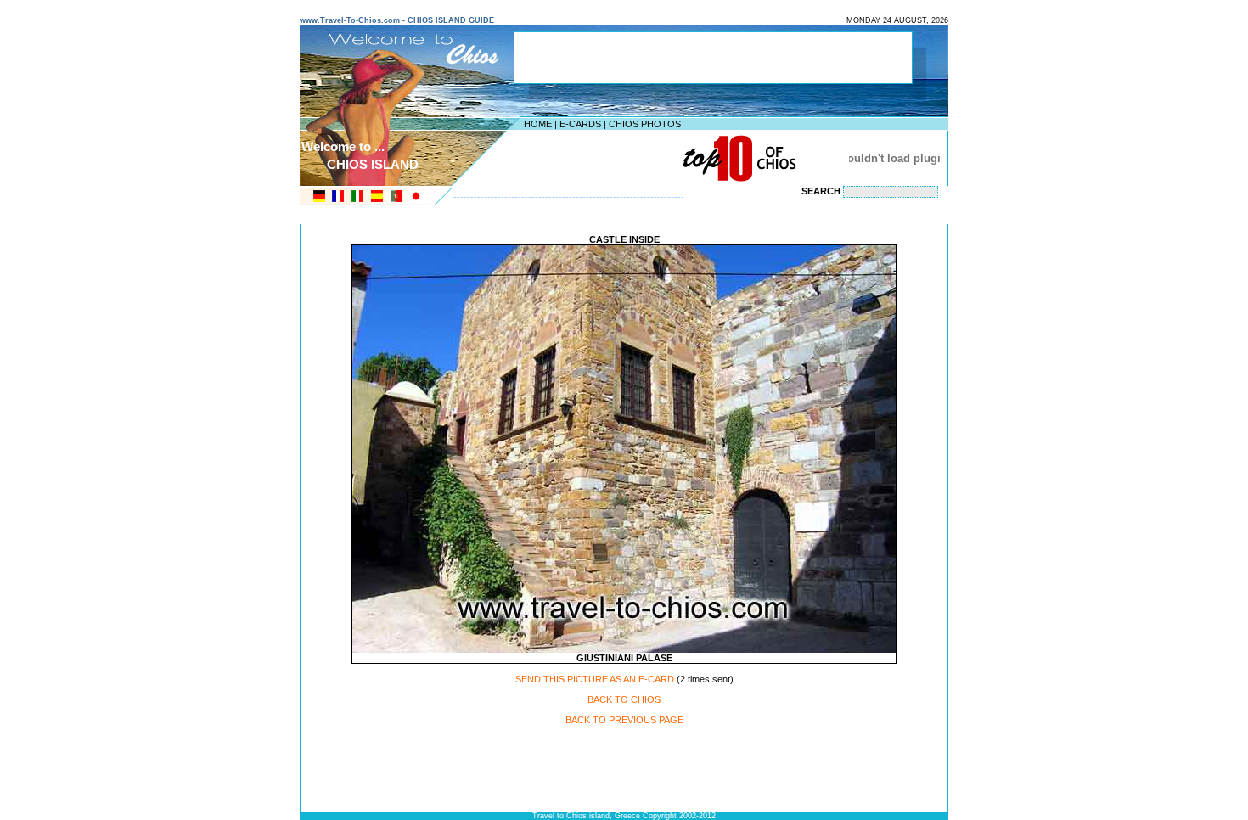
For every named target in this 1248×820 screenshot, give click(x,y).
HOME (538, 124)
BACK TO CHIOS (624, 699)
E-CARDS (580, 124)
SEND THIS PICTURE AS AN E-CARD (594, 679)
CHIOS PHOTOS (645, 124)
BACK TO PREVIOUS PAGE (624, 720)
